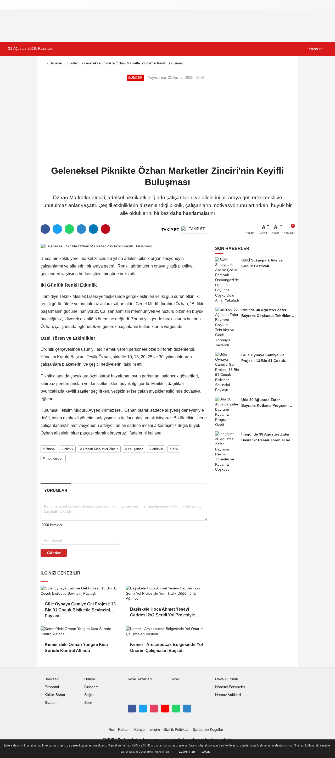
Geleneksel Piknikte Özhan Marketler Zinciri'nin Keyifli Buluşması (134, 63)
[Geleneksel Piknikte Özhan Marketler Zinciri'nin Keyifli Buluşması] (96, 246)
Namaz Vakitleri (228, 695)
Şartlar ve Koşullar (208, 730)
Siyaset (50, 703)
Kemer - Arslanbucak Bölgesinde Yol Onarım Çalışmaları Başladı (166, 647)
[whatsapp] (69, 229)
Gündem (73, 63)
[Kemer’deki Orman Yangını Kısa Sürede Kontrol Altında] (81, 631)
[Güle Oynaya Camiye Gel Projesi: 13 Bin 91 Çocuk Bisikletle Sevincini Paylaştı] (81, 591)
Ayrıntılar (187, 752)
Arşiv (175, 679)
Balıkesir (51, 679)
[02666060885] (176, 708)
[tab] (56, 490)
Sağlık (89, 695)
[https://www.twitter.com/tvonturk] (143, 708)
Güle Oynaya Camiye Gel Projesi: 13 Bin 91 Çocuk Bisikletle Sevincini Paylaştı (80, 607)
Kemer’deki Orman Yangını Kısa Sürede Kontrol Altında (76, 647)
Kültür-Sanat (54, 695)
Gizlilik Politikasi (176, 730)
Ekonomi (51, 687)
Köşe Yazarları (140, 679)
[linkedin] (93, 229)
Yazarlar (315, 49)
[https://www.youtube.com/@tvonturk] (165, 708)
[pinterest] (105, 229)
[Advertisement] (167, 123)
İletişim (154, 730)
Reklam (124, 730)
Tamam (205, 752)
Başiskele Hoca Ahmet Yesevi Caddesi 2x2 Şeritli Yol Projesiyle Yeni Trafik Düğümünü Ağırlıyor (162, 612)
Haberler (55, 63)
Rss (111, 730)
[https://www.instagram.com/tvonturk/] (154, 708)
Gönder (53, 553)
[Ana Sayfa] (43, 63)
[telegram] (81, 229)
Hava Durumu (226, 679)
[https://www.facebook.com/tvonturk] (132, 708)
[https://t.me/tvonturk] (187, 708)
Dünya (89, 679)
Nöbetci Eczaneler (230, 687)
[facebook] (45, 229)
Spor (88, 703)
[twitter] (57, 229)
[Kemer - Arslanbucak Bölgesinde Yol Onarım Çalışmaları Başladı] (166, 631)
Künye (139, 730)
